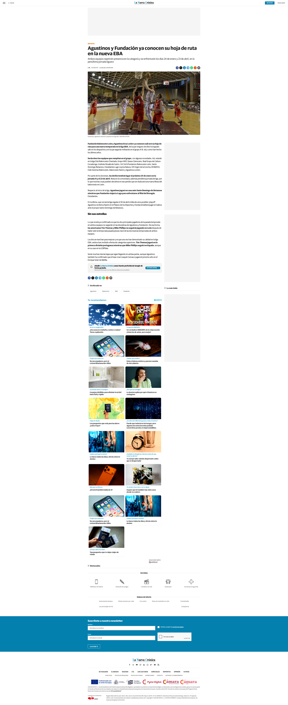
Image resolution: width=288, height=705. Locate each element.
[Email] (198, 67)
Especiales (155, 672)
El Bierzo (115, 672)
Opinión (177, 672)
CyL (133, 672)
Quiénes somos (149, 675)
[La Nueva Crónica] (144, 662)
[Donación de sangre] (122, 583)
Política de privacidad (121, 675)
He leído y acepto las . (172, 627)
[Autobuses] (168, 583)
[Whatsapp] (191, 67)
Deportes (91, 44)
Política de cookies (137, 675)
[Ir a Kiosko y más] (151, 665)
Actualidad (103, 672)
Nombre (90, 624)
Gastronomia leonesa (106, 601)
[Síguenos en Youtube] (137, 665)
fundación (127, 291)
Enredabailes (184, 601)
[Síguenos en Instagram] (140, 665)
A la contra (143, 601)
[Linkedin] (184, 67)
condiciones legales (177, 627)
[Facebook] (177, 67)
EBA (116, 291)
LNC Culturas (143, 672)
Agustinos (93, 291)
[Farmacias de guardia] (191, 583)
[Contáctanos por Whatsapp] (147, 665)
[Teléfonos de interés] (96, 583)
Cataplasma (185, 606)
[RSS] (158, 665)
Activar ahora (152, 268)
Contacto (160, 675)
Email (89, 634)
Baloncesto (105, 291)
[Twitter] (180, 67)
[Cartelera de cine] (146, 583)
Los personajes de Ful (106, 606)
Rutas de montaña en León (160, 601)
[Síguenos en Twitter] (133, 665)
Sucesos (125, 672)
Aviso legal (108, 675)
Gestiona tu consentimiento (174, 675)
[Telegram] (188, 67)
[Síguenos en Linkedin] (144, 665)
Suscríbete (94, 646)
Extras (186, 672)
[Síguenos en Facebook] (129, 665)
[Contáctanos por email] (155, 665)
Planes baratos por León (126, 601)
